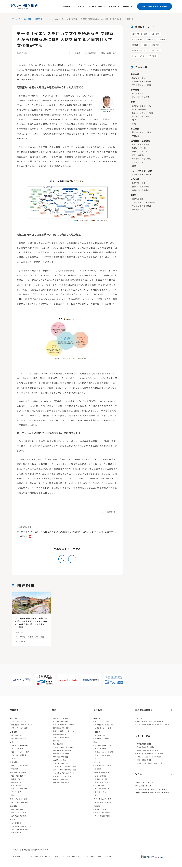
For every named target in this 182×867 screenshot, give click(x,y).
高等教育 (67, 6)
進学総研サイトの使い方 (40, 856)
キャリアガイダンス (143, 786)
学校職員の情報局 (144, 710)
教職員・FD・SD (139, 148)
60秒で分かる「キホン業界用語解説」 (151, 721)
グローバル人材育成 (140, 116)
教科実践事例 (58, 744)
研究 (134, 166)
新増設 (135, 45)
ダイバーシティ (138, 162)
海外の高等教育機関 (140, 190)
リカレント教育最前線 (141, 206)
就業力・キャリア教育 (141, 132)
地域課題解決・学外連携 (62, 750)
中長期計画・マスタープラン (144, 81)
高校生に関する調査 (144, 744)
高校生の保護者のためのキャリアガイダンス (153, 792)
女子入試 (162, 39)
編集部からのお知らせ (61, 783)
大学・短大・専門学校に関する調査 (150, 753)
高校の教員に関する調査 (146, 747)
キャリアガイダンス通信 (62, 776)
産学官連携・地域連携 (141, 174)
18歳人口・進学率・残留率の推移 (149, 757)
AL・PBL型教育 (90, 53)
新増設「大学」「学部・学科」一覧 (149, 763)
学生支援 (136, 136)
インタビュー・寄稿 (60, 721)
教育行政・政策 (138, 183)
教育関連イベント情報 (61, 728)
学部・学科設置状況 (144, 760)
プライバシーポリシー (92, 856)
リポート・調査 (95, 6)
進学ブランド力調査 (140, 34)
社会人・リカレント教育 (142, 113)
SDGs (134, 120)
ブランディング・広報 (141, 85)
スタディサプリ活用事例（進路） (65, 766)
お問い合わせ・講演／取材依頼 (154, 6)
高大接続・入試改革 (140, 97)
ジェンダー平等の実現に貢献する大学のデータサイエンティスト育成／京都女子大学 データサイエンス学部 (31, 623)
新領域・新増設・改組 (108, 53)
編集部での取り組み (60, 779)
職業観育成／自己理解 (61, 754)
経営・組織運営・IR (140, 144)
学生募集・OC (138, 93)
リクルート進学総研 (23, 19)
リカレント (155, 50)
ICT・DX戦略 (75, 53)
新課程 (150, 39)
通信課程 (153, 56)
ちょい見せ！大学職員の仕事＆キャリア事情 (153, 725)
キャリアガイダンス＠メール (64, 773)
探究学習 (56, 741)
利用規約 (108, 856)
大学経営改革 (137, 199)
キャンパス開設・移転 (141, 158)
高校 (79, 6)
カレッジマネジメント (144, 782)
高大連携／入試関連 (60, 718)
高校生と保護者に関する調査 (147, 750)
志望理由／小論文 (59, 760)
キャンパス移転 (138, 56)
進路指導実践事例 (59, 734)
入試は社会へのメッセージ (143, 202)
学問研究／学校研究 (60, 757)
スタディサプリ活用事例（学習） (65, 770)
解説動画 (112, 6)
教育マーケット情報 (140, 186)
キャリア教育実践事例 (61, 737)
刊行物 (126, 6)
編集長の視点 (137, 209)
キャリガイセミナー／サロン (64, 725)
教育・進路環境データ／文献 (64, 731)
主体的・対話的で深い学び (63, 747)
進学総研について (20, 856)
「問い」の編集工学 (60, 763)
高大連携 (156, 34)
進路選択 (155, 45)
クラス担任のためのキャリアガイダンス (151, 789)
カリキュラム (138, 39)
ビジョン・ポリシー (140, 78)
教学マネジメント (139, 50)
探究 (145, 45)
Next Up (140, 718)
